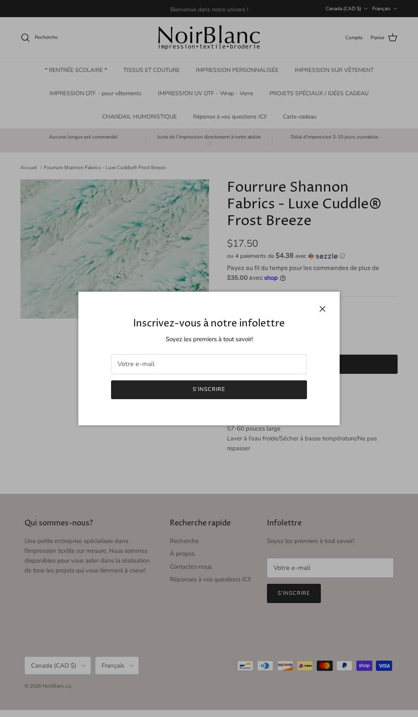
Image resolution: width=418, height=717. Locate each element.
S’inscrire (209, 389)
